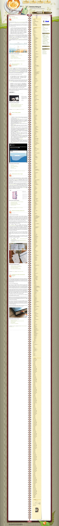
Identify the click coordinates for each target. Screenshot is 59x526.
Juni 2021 (34, 362)
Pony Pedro (35, 254)
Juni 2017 (34, 404)
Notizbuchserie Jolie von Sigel (17, 173)
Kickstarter (44, 39)
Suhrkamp (35, 307)
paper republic (35, 234)
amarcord (35, 44)
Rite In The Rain (35, 276)
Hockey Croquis (35, 142)
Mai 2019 (34, 384)
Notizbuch (22, 207)
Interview (34, 341)
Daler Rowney (35, 91)
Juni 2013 (34, 450)
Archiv (47, 1)
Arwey (34, 50)
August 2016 (34, 414)
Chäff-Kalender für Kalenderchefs (14, 267)
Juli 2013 (34, 449)
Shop (45, 42)
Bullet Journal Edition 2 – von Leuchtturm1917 (17, 64)
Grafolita (35, 132)
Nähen (22, 271)
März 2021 (34, 365)
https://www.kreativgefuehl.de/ (12, 225)
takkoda (35, 310)
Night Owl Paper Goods (36, 216)
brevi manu (35, 69)
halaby (34, 137)
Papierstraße (35, 242)
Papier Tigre (35, 240)
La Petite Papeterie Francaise (14, 56)
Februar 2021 (34, 366)
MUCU (34, 211)
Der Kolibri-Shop (15, 17)
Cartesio (35, 82)
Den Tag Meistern (36, 95)
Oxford (34, 229)
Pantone (35, 232)
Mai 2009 (34, 497)
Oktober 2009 (34, 492)
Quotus (34, 263)
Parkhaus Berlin (35, 245)
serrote (34, 294)
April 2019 (34, 385)
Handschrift (47, 37)
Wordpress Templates (11, 524)
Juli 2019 (34, 382)
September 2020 (35, 371)
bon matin (35, 64)
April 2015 (34, 429)
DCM (34, 93)
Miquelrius (35, 202)
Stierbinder (35, 302)
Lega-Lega (35, 177)
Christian (13, 20)
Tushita (34, 318)
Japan (43, 38)
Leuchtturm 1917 (14, 109)
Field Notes (35, 119)
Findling (35, 121)
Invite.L (34, 151)
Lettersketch (35, 182)
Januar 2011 (34, 478)
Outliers (35, 228)
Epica (34, 112)
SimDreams (35, 296)
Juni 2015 (34, 427)
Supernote (35, 309)
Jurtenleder (35, 154)
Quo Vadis (35, 262)
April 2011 (34, 475)
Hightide (35, 141)
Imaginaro (35, 147)
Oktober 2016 (34, 412)
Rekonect (35, 271)
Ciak (34, 85)
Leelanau (35, 176)
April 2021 (34, 364)
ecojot (34, 106)
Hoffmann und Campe (36, 143)
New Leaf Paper (35, 215)
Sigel (12, 207)
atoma (34, 52)
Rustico (35, 283)
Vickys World (35, 324)
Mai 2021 (34, 363)
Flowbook (34, 31)
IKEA (34, 146)
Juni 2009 (34, 496)
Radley (34, 264)
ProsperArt (35, 258)
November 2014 (35, 434)
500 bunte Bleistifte (13, 322)
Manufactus (35, 193)
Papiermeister (35, 241)
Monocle (35, 208)
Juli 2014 (34, 438)
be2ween (35, 55)
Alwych (34, 43)
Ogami (34, 225)
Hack (33, 33)
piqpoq (34, 249)
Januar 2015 (34, 432)
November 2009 (35, 491)
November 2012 (35, 457)
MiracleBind (35, 203)
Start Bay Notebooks (36, 301)
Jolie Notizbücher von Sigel (14, 202)
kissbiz (34, 164)
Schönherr (35, 288)
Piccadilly (35, 247)
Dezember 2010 (35, 479)
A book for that (35, 37)
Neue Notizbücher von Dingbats (46, 30)
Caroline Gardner (36, 80)
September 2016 (35, 413)
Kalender (13, 271)
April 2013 (34, 452)
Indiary (34, 149)
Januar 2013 (34, 455)
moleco (34, 206)
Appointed (35, 46)
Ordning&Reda (35, 227)
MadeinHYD (35, 188)
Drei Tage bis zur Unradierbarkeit (14, 323)
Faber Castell (35, 115)
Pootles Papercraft (36, 255)
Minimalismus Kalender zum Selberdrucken (15, 265)
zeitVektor (35, 337)
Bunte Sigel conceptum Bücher (14, 203)
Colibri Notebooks (36, 86)
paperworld (45, 40)
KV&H (34, 168)
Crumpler (35, 90)
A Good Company (36, 38)
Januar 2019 (34, 388)
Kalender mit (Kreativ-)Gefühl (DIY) (18, 210)
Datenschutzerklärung (35, 21)
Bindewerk (35, 61)
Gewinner (44, 37)
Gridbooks (35, 134)
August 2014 (34, 437)
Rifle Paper (35, 275)
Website (11, 71)
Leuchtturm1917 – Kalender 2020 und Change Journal (17, 104)
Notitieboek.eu (35, 221)
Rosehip (35, 281)
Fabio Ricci (35, 116)
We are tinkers (35, 328)
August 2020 (34, 372)
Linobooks (35, 186)
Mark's (34, 194)
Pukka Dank (35, 259)
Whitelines (35, 332)
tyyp (34, 320)
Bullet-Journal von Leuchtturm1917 (15, 103)
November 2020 (35, 369)
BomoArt (35, 63)
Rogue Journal (35, 279)
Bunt (16, 207)
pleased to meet (35, 251)
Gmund (34, 130)
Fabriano (35, 117)
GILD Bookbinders (36, 129)
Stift (46, 42)
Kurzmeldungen (35, 344)
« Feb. (34, 505)
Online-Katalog (16, 179)
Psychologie (46, 41)
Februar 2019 (34, 387)
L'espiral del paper (36, 169)
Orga (33, 346)
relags (34, 272)
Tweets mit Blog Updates (16, 112)
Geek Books (35, 128)
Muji (34, 212)
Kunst (34, 343)
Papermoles (35, 237)
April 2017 (34, 406)
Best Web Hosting (19, 524)
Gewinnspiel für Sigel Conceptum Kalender (15, 204)
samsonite (35, 285)
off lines (35, 224)
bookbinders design (36, 65)
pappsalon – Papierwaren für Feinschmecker (16, 58)
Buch (33, 29)
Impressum (33, 1)
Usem (34, 322)
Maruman (35, 195)
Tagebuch (48, 42)
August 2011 (34, 471)
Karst (34, 160)
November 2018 (35, 390)
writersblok (35, 335)
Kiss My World (35, 163)
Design (44, 35)
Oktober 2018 (34, 391)
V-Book (34, 323)
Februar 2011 (34, 477)
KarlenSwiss (35, 159)
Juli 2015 (34, 426)
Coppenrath (35, 89)
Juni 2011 (34, 473)
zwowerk (35, 340)
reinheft (34, 270)
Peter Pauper (35, 246)
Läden (34, 345)
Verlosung (45, 43)
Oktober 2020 (34, 370)
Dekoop (35, 94)
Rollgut (34, 280)
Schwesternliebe (36, 290)
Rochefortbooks (35, 277)
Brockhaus (35, 70)
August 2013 (34, 448)
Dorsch (34, 104)
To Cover (35, 314)
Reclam (35, 267)
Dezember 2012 (35, 456)
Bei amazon (24, 187)
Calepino (35, 76)
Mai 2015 (34, 428)
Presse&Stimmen (40, 1)
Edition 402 (35, 108)
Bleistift (45, 34)
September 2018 (35, 392)
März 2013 (34, 453)
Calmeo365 (35, 78)
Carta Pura (35, 81)
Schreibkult (35, 289)
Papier (44, 41)
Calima (34, 77)
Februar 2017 (34, 408)
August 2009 (34, 494)
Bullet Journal (19, 109)
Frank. (34, 124)
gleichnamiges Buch (17, 71)
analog (44, 34)
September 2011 (35, 470)
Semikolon (35, 293)
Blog (46, 34)
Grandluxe (35, 133)
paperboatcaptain (36, 236)
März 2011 (34, 476)
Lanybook (35, 173)
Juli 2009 (34, 495)
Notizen (43, 40)
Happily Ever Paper (36, 138)
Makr (34, 190)
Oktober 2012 (34, 458)
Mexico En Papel (36, 198)
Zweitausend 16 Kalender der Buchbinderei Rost (16, 266)
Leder (48, 39)
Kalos (34, 158)
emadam (35, 111)
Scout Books (35, 292)
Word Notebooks (36, 333)
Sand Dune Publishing (36, 286)
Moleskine (35, 207)
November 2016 (35, 411)
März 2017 (34, 407)
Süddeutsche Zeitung (36, 306)
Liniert (20, 207)
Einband (18, 207)
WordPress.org (44, 52)
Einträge (43, 50)
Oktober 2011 (34, 469)
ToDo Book (35, 315)
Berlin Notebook (35, 57)
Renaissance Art (36, 273)
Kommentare (44, 51)
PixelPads (35, 250)
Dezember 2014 (35, 433)
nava (34, 214)
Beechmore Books (36, 56)
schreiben (44, 42)
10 (35, 502)
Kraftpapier (35, 167)
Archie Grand (35, 48)
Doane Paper (35, 102)
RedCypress (35, 268)
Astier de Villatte (35, 51)
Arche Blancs (35, 47)
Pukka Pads (35, 260)
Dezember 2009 (35, 490)
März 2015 (34, 430)
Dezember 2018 (35, 389)
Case (22, 524)
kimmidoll (35, 162)
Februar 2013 (34, 454)
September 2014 (35, 436)
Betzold (34, 60)
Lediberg (35, 175)
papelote (35, 233)
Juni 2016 (34, 416)
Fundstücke (34, 32)
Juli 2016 (34, 415)
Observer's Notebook (36, 223)
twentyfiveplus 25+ (36, 319)
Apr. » (35, 505)
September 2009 (35, 493)
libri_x (34, 185)
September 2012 (35, 459)
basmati (35, 54)
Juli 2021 (34, 361)
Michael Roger (35, 199)
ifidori (34, 145)
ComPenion (35, 87)
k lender (35, 155)
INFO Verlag (35, 150)
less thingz (35, 180)
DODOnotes (35, 103)
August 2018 (34, 393)
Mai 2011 (34, 474)
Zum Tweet (18, 118)
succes (34, 305)
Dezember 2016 (35, 410)
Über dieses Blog (26, 1)
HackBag (34, 34)
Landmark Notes (36, 172)
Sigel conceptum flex (44, 31)
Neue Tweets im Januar (13, 168)
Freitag (34, 125)
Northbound (35, 220)
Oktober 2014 (34, 435)
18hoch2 (14, 36)
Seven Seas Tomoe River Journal (14, 57)
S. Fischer (35, 284)
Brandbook (35, 67)
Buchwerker (35, 74)
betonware (35, 59)
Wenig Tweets (12, 167)
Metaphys (35, 197)
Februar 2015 (34, 431)
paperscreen (35, 238)
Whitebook (35, 331)
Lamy (34, 171)
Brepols (35, 68)
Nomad (34, 219)
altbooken (35, 42)
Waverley (35, 327)
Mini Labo (35, 201)
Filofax (34, 120)
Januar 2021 (34, 367)
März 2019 (34, 386)
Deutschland (46, 35)
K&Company (35, 156)
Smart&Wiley (35, 298)
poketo (34, 253)
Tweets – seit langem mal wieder (14, 166)
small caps (35, 297)
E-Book (34, 22)
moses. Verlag (35, 210)
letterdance (35, 181)
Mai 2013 (34, 451)
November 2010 (35, 480)
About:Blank (35, 39)
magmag (35, 189)
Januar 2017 (34, 409)
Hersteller (34, 35)
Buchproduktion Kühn (36, 73)
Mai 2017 (34, 405)
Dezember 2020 (35, 368)
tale (34, 311)
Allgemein (34, 28)
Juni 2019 (34, 383)
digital (44, 36)
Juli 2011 (34, 472)
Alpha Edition (35, 41)
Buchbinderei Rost (36, 72)
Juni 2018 (34, 394)
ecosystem (35, 107)
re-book (35, 266)
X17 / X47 (35, 336)
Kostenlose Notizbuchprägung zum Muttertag (16, 105)
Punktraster (23, 109)
